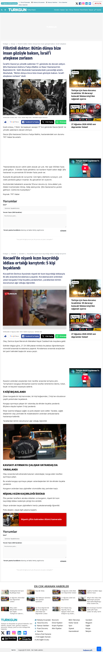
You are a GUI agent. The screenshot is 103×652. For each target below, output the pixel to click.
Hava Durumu (42, 623)
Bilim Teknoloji (74, 620)
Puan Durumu (42, 628)
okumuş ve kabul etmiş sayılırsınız (23, 230)
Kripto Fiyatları (57, 625)
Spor (70, 625)
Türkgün (5, 44)
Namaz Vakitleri (52, 2)
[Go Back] (99, 649)
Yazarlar (40, 631)
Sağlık (88, 625)
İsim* (5, 205)
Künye (88, 628)
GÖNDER (63, 231)
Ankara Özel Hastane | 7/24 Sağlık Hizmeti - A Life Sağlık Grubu (43, 637)
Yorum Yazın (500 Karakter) (12, 212)
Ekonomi (55, 620)
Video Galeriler (23, 4)
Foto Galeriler (63, 2)
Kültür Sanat (73, 623)
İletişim (88, 631)
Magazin (89, 623)
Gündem (22, 254)
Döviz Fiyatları (57, 623)
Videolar (13, 254)
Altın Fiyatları (57, 628)
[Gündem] (85, 78)
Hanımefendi (74, 631)
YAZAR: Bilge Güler (27, 117)
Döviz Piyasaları (25, 2)
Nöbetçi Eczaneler (39, 2)
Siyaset (71, 628)
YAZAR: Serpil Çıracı (28, 332)
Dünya (13, 44)
